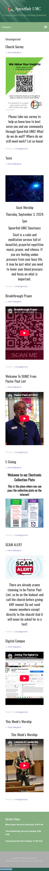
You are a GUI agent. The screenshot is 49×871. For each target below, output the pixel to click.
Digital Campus (15, 640)
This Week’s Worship (18, 721)
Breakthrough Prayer (18, 295)
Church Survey (14, 46)
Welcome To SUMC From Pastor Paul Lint (20, 379)
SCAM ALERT (13, 544)
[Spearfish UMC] (24, 10)
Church (9, 861)
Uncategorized (21, 148)
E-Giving (10, 461)
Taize (8, 158)
